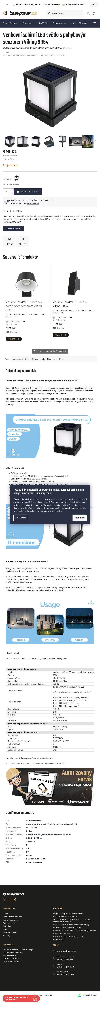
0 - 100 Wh (31, 827)
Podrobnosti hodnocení (37, 55)
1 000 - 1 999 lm (34, 838)
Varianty (12, 339)
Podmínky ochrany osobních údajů (18, 950)
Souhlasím (80, 517)
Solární (29, 824)
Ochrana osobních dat (13, 953)
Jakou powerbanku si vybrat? (65, 916)
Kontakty (7, 926)
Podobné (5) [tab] (17, 359)
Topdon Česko (9, 923)
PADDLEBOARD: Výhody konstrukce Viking (71, 925)
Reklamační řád (9, 955)
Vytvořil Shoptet (90, 995)
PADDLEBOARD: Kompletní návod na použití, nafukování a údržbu (72, 920)
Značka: (56, 55)
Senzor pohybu (33, 834)
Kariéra (6, 929)
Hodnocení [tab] (52, 359)
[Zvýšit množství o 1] (12, 190)
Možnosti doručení (11, 184)
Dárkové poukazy (10, 932)
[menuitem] (10, 23)
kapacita (55, 219)
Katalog (6, 935)
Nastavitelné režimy (52, 834)
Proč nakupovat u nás (12, 917)
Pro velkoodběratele (61, 933)
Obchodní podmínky (11, 958)
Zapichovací (53, 824)
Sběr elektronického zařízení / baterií (68, 936)
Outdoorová (40, 824)
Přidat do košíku (29, 191)
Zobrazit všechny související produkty (50, 351)
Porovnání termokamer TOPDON (67, 928)
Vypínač (67, 834)
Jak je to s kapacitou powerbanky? (68, 913)
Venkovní (30, 841)
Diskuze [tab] (62, 359)
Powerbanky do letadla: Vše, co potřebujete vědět (74, 930)
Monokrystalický (69, 824)
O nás (5, 914)
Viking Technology (11, 920)
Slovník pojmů (59, 939)
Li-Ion (29, 831)
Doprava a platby (11, 961)
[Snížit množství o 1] (12, 193)
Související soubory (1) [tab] (34, 359)
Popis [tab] (6, 359)
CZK (93, 4)
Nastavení (21, 517)
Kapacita (12, 738)
